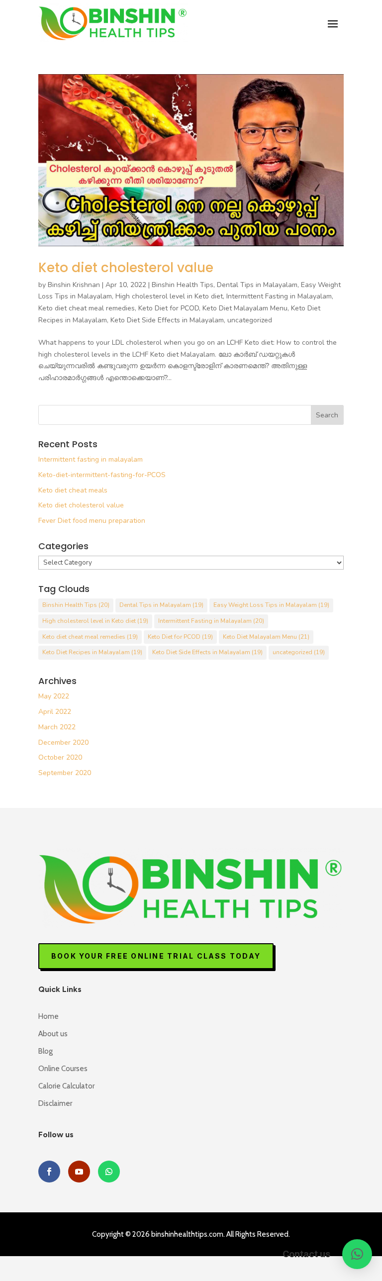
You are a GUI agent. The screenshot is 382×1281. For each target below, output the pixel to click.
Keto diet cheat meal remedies (86, 308)
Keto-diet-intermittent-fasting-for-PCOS (102, 475)
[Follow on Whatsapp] (109, 1171)
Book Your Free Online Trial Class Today (156, 956)
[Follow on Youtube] (79, 1171)
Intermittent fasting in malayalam (90, 459)
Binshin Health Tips (182, 285)
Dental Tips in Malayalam (257, 285)
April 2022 (54, 711)
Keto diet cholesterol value (125, 268)
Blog (45, 1051)
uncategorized (249, 320)
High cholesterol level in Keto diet (169, 296)
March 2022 (57, 727)
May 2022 (53, 696)
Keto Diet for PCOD (168, 308)
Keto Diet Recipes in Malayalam (92, 652)
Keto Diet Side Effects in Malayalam (167, 320)
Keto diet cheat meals (72, 490)
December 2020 (63, 742)
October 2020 (60, 757)
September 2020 (64, 773)
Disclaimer (55, 1103)
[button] (357, 1254)
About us (53, 1033)
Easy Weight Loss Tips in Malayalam (271, 605)
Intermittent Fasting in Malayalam (279, 296)
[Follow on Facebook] (49, 1171)
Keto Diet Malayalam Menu (244, 308)
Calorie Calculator (66, 1086)
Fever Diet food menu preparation (91, 520)
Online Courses (63, 1068)
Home (48, 1016)
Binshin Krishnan (74, 285)
